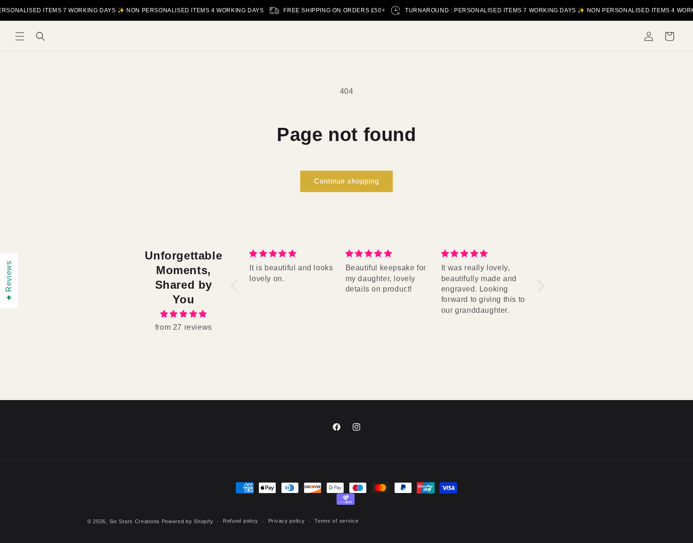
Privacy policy (286, 521)
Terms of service (336, 521)
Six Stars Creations (135, 521)
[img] (183, 314)
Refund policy (240, 521)
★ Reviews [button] (9, 280)
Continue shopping (346, 181)
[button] (19, 36)
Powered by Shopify (188, 521)
